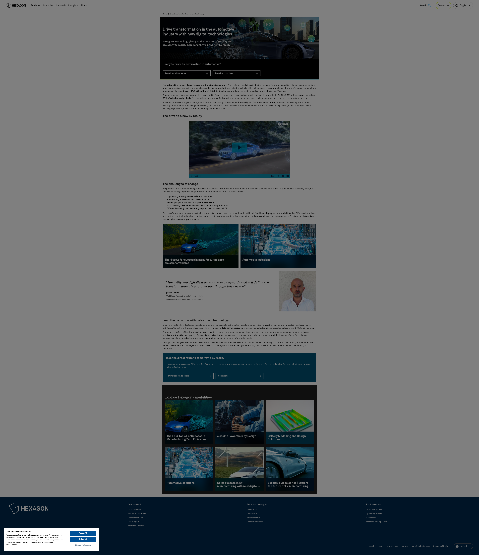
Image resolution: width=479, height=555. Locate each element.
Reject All (83, 539)
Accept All (83, 533)
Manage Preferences (83, 545)
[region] (51, 539)
